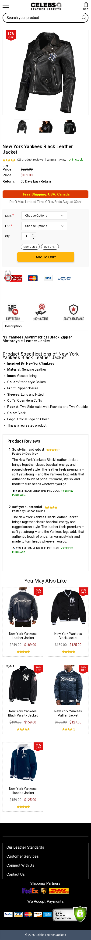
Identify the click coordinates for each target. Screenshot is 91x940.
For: (9, 226)
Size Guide (30, 246)
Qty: (7, 236)
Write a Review (56, 159)
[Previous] (6, 121)
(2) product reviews (30, 159)
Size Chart (50, 246)
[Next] (84, 121)
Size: (9, 215)
